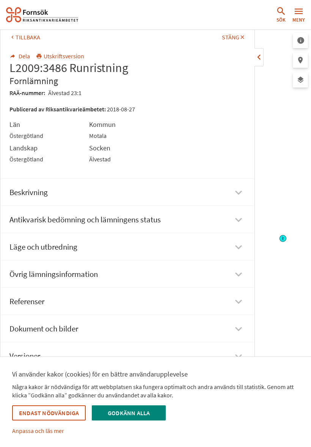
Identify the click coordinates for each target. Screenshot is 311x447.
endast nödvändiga (49, 413)
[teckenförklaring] (300, 40)
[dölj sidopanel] (259, 57)
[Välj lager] (300, 80)
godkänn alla (129, 413)
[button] (281, 14)
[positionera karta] (300, 60)
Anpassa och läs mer (38, 430)
